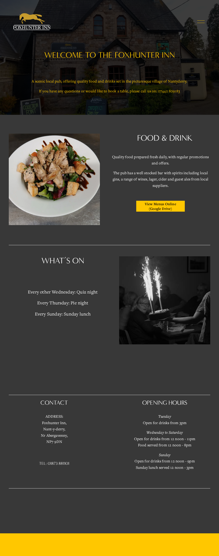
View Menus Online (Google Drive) (160, 206)
